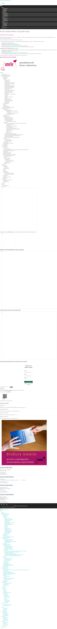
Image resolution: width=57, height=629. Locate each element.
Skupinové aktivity (7, 114)
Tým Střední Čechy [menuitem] (6, 615)
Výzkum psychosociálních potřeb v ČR (8, 150)
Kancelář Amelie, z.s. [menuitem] (6, 605)
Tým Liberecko (5, 25)
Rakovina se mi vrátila (10, 130)
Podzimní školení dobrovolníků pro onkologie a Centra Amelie (13, 361)
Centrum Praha (5, 8)
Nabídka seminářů (7, 158)
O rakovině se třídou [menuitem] (8, 579)
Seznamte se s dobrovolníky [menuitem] (9, 546)
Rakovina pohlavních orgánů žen (9, 85)
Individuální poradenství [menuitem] (8, 540)
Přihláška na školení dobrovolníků (11, 121)
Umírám (8, 131)
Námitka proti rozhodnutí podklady (13, 112)
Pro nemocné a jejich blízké (5, 76)
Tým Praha (4, 11)
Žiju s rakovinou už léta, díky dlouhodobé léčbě (13, 128)
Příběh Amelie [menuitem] (5, 589)
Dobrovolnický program (6, 116)
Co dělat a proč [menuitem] (5, 515)
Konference (5, 163)
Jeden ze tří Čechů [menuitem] (4, 513)
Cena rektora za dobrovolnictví (9, 174)
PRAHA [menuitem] (3, 607)
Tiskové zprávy (5, 175)
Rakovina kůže (7, 89)
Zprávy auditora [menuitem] (7, 596)
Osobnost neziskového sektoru (9, 173)
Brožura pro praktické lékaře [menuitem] (9, 552)
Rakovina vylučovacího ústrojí (9, 92)
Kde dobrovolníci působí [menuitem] (8, 547)
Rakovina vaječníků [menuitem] (7, 523)
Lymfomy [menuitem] (6, 526)
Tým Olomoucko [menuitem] (5, 620)
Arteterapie (5, 138)
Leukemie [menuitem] (6, 525)
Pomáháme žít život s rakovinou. (6, 75)
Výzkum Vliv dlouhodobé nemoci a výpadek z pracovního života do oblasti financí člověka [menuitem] (15, 569)
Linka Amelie (5, 115)
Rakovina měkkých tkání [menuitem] (8, 531)
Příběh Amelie (5, 165)
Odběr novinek (4, 186)
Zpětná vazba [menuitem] (7, 562)
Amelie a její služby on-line (4, 409)
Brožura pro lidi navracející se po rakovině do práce (12, 137)
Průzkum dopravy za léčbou (7, 152)
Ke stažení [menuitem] (6, 602)
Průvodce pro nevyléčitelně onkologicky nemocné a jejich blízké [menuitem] (14, 554)
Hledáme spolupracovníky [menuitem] (7, 592)
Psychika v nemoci (6, 103)
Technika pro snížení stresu (9, 140)
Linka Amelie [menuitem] (5, 543)
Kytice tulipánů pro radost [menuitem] (7, 564)
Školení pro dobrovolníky (8, 120)
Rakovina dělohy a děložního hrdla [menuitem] (10, 522)
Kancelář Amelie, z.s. (6, 185)
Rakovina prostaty (7, 81)
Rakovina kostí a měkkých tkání (9, 87)
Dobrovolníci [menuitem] (5, 613)
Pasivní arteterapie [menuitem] (7, 560)
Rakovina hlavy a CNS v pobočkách (10, 83)
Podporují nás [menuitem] (5, 586)
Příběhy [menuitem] (3, 512)
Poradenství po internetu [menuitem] (7, 544)
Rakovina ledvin (7, 102)
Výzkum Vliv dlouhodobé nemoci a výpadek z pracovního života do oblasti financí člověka (15, 149)
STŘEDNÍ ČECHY (4, 12)
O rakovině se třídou (8, 156)
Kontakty (3, 184)
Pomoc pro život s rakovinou (6, 108)
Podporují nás (5, 180)
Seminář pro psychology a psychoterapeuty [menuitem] (9, 573)
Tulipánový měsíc (5, 142)
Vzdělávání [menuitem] (4, 577)
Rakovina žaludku (7, 79)
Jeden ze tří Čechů (4, 74)
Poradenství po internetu (10, 113)
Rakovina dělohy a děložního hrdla (10, 82)
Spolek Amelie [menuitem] (5, 593)
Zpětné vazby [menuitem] (5, 561)
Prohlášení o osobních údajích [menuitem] (7, 604)
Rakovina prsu (7, 80)
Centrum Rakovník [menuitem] (5, 612)
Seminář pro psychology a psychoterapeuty (9, 154)
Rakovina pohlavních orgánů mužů (10, 86)
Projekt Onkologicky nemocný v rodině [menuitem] (8, 578)
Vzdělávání (4, 157)
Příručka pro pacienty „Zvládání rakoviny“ (11, 133)
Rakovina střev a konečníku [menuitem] (9, 519)
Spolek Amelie (5, 166)
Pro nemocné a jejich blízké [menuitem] (5, 514)
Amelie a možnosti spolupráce (7, 179)
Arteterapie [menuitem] (5, 557)
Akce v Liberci (5, 24)
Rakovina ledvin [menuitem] (7, 529)
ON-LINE (3, 26)
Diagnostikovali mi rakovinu (10, 124)
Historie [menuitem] (4, 588)
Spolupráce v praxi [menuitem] (7, 576)
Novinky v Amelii (4, 403)
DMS (4, 182)
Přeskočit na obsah (2, 0)
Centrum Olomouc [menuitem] (6, 617)
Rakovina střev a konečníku (9, 100)
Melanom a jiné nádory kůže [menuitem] (9, 524)
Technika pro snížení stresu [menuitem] (9, 558)
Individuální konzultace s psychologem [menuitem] (10, 541)
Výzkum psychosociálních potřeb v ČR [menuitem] (8, 572)
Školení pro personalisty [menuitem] (6, 574)
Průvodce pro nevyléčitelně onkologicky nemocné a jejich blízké (14, 134)
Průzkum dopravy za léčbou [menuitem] (7, 571)
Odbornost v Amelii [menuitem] (4, 567)
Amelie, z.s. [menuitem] (3, 587)
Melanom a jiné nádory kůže (9, 96)
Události (3, 183)
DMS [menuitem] (4, 585)
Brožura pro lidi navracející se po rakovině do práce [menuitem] (12, 551)
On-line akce (5, 27)
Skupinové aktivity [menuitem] (7, 542)
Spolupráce (5, 147)
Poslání (4, 170)
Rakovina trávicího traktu (8, 88)
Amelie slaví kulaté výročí (4, 416)
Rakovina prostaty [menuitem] (7, 520)
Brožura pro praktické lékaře (9, 136)
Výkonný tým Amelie (6, 168)
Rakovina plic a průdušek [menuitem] (8, 518)
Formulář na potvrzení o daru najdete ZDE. (6, 400)
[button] (2, 72)
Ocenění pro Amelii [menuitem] (7, 600)
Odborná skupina (5, 146)
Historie (4, 169)
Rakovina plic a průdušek (8, 91)
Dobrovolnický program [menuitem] (6, 545)
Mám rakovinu (9, 125)
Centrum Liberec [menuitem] (5, 622)
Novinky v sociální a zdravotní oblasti (8, 107)
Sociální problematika (6, 106)
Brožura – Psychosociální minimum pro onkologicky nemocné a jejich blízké (15, 123)
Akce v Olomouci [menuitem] (5, 619)
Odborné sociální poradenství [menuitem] (9, 539)
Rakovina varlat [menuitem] (7, 521)
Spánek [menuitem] (4, 556)
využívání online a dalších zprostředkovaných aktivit (11, 45)
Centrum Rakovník (5, 13)
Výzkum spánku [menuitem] (5, 570)
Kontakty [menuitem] (3, 603)
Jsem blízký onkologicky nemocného (12, 126)
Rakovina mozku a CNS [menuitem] (8, 528)
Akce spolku (6, 167)
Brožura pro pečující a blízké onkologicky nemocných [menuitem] (12, 555)
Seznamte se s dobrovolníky (9, 117)
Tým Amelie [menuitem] (5, 591)
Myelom (6, 97)
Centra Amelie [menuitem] (5, 538)
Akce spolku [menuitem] (6, 594)
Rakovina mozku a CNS (8, 99)
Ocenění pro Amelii (6, 172)
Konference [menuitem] (5, 580)
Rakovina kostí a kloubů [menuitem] (8, 530)
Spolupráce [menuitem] (5, 575)
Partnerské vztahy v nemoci (4, 412)
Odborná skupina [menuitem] (5, 568)
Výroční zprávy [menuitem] (5, 595)
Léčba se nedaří (9, 129)
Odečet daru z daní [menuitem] (6, 584)
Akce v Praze (5, 10)
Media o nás (5, 177)
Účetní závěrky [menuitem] (7, 597)
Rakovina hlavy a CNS (8, 98)
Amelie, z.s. (3, 164)
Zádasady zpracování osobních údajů (28, 384)
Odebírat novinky (28, 381)
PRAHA (3, 7)
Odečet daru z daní (6, 181)
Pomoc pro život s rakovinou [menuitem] (6, 537)
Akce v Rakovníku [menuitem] (5, 614)
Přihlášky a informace (8, 162)
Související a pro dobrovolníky (9, 119)
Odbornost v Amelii (4, 145)
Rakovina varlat (7, 84)
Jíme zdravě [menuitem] (5, 534)
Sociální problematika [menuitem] (6, 535)
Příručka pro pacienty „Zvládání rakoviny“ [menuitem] (11, 553)
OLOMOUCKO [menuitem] (4, 616)
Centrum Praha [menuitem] (5, 608)
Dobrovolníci (5, 9)
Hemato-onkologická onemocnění (10, 90)
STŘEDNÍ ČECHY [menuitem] (4, 611)
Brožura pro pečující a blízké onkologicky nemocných (12, 135)
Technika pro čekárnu (8, 141)
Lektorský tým (7, 161)
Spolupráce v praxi (7, 148)
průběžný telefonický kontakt (15, 46)
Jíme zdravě (5, 105)
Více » (25, 407)
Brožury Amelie (5, 122)
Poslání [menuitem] (4, 590)
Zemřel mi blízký (9, 132)
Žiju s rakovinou (2, 405)
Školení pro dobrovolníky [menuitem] (8, 548)
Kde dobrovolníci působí (8, 118)
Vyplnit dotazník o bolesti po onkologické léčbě (10, 310)
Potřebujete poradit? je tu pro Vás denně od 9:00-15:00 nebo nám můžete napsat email (18, 231)
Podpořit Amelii (4, 178)
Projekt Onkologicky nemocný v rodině (8, 155)
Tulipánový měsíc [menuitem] (5, 563)
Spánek (4, 104)
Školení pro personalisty (6, 153)
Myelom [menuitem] (6, 527)
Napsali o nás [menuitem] (7, 601)
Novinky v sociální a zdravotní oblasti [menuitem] (8, 536)
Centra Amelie (5, 109)
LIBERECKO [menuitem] (3, 621)
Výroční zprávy (5, 171)
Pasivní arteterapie (7, 139)
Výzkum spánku (5, 151)
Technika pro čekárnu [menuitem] (8, 559)
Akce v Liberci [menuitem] (5, 624)
